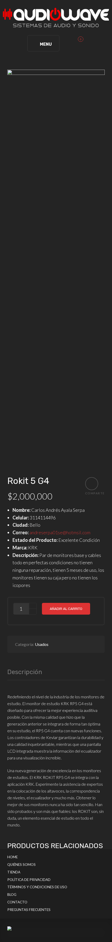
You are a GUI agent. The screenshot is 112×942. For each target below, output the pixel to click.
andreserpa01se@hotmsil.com (59, 532)
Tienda (13, 872)
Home (12, 857)
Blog (11, 894)
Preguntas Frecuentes (29, 910)
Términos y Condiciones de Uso (37, 887)
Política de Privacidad (29, 880)
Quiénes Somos (21, 864)
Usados (41, 644)
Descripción (24, 672)
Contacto (17, 902)
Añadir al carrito (66, 609)
